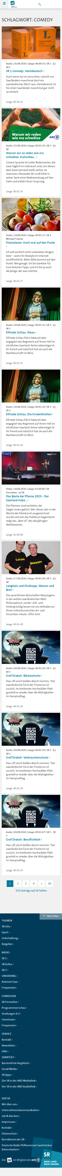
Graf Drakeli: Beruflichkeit (23, 839)
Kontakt (6, 1039)
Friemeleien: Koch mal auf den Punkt (30, 243)
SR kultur (7, 964)
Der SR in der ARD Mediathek (19, 1080)
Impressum (8, 1122)
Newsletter (8, 1045)
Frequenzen (9, 987)
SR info (6, 926)
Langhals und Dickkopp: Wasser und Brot (30, 588)
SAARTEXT (8, 1057)
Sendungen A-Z (11, 1013)
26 (49, 883)
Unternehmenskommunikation (20, 1110)
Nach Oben (53, 916)
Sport (5, 932)
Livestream (8, 1019)
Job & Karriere (10, 1116)
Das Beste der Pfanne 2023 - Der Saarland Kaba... (27, 498)
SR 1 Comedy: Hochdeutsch (24, 71)
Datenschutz (9, 1133)
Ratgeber (7, 944)
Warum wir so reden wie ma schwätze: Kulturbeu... (25, 155)
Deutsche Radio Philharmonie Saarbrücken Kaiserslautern (27, 1147)
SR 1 (4, 958)
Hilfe (4, 1051)
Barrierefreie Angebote (15, 1063)
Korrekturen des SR (13, 1139)
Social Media (9, 1069)
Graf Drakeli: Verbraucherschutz (27, 757)
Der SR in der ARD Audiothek (18, 1086)
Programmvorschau (13, 1008)
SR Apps (6, 1075)
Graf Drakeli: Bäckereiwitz (23, 676)
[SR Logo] (14, 4)
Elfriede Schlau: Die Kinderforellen (28, 414)
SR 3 (4, 970)
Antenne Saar (10, 982)
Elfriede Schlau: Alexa (20, 332)
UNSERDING (9, 976)
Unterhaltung (10, 938)
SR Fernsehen (10, 1002)
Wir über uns (9, 1104)
